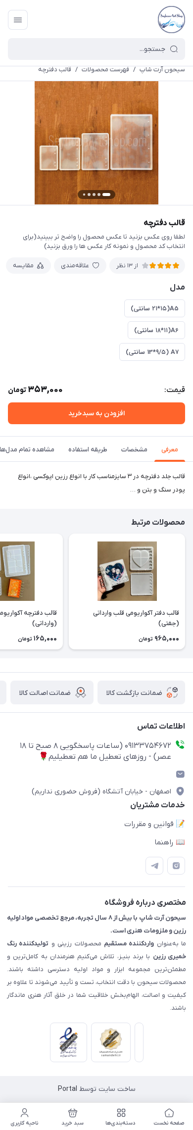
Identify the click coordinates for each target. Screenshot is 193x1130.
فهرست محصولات (105, 69)
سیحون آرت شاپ (162, 69)
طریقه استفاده (87, 449)
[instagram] (176, 866)
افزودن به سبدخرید (96, 413)
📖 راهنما (169, 842)
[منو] (18, 20)
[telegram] (154, 866)
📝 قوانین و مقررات (154, 824)
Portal (67, 1089)
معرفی (169, 449)
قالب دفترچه (54, 69)
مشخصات (134, 449)
